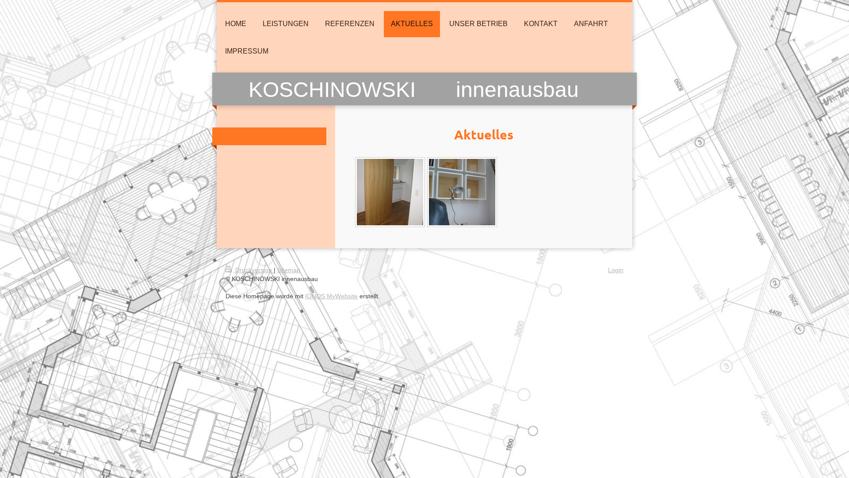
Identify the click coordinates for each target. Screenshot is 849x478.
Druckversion (253, 270)
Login (615, 270)
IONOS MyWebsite (331, 296)
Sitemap (288, 270)
